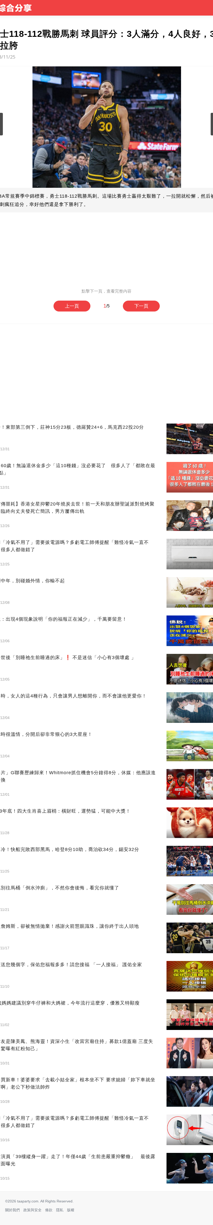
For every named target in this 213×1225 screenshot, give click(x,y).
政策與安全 (32, 1210)
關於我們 (12, 1210)
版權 (70, 1210)
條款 (48, 1210)
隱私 (59, 1210)
